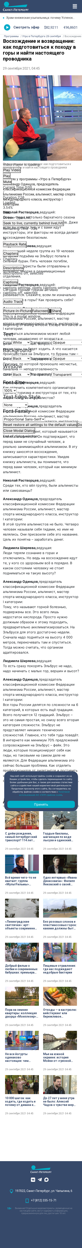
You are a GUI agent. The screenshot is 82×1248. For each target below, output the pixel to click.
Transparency (41, 342)
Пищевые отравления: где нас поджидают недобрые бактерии (59, 969)
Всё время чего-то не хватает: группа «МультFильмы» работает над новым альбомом (20, 881)
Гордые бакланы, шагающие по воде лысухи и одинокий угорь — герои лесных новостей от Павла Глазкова (59, 837)
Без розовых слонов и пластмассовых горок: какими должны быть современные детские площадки (60, 925)
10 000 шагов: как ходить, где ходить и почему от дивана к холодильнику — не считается (20, 1101)
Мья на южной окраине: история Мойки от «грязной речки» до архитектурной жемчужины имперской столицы (58, 1057)
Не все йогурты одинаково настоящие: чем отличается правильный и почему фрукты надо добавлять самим (21, 1057)
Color (7, 342)
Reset (40, 425)
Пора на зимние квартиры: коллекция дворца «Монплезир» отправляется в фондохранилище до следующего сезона (21, 1013)
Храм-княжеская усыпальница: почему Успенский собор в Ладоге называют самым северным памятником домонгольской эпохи (42, 17)
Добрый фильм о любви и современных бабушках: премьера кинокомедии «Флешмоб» (21, 969)
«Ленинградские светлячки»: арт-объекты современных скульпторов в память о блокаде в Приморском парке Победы (22, 925)
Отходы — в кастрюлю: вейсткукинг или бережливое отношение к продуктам (60, 1013)
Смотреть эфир (26, 27)
